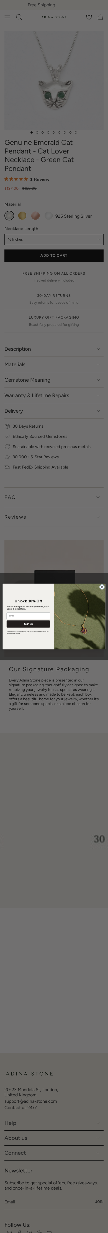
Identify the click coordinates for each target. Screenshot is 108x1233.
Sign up (28, 624)
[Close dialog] (102, 587)
